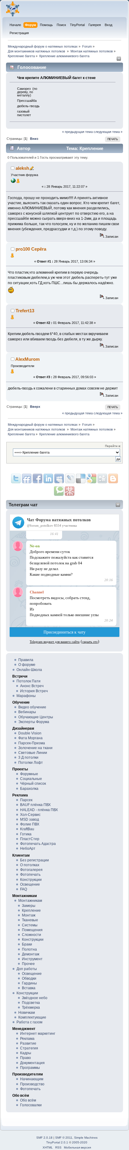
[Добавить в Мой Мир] (70, 478)
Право (25, 1058)
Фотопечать (30, 874)
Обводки (29, 978)
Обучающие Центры (35, 717)
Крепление (31, 910)
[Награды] (18, 182)
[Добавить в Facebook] (37, 478)
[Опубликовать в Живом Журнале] (81, 478)
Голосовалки (31, 1105)
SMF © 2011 (63, 1137)
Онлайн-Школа (29, 670)
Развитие (28, 1043)
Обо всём (28, 1100)
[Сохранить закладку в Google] (113, 478)
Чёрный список (33, 783)
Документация (32, 1063)
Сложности (31, 935)
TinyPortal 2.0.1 (57, 1142)
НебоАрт (27, 848)
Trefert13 (25, 310)
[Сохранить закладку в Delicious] (91, 478)
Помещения (32, 930)
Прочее (28, 964)
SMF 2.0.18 (44, 1137)
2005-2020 (79, 1142)
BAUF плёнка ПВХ (35, 805)
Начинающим (31, 1079)
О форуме (26, 665)
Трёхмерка (31, 1007)
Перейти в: (113, 446)
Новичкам (26, 1012)
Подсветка (31, 1003)
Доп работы (26, 969)
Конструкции (31, 880)
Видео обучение (32, 707)
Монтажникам (30, 901)
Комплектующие (32, 1017)
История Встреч (34, 691)
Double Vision (29, 733)
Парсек (26, 800)
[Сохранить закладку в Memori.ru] (69, 491)
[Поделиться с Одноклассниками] (102, 478)
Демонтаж (30, 954)
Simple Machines (86, 1137)
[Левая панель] (118, 60)
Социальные (31, 779)
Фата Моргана (30, 738)
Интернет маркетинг (37, 1033)
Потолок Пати (28, 681)
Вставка (28, 988)
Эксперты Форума (33, 722)
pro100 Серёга (31, 248)
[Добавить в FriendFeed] (27, 478)
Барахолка (29, 789)
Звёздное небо (34, 998)
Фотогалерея (31, 870)
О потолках (29, 865)
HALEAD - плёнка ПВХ (39, 810)
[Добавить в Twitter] (16, 478)
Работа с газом (29, 1022)
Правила (25, 660)
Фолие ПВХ (29, 824)
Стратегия (29, 1048)
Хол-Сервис (30, 815)
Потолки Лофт (30, 762)
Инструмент (32, 959)
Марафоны (26, 696)
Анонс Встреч (32, 686)
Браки (27, 944)
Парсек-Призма (31, 743)
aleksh (22, 168)
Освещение (30, 884)
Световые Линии (32, 753)
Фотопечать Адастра (38, 844)
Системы (30, 925)
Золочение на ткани (35, 748)
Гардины (29, 983)
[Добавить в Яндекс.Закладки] (48, 478)
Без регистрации (34, 860)
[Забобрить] (59, 491)
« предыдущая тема (77, 132)
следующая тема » (108, 132)
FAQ (23, 889)
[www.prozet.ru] (13, 182)
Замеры (28, 906)
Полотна (29, 949)
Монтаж (28, 915)
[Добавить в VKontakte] (59, 478)
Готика (26, 834)
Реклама (27, 1039)
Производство (32, 1084)
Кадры (25, 1053)
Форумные (29, 774)
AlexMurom (27, 359)
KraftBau (27, 829)
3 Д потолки (28, 757)
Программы (30, 1068)
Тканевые (30, 920)
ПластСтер (29, 839)
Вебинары (27, 712)
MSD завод (29, 819)
